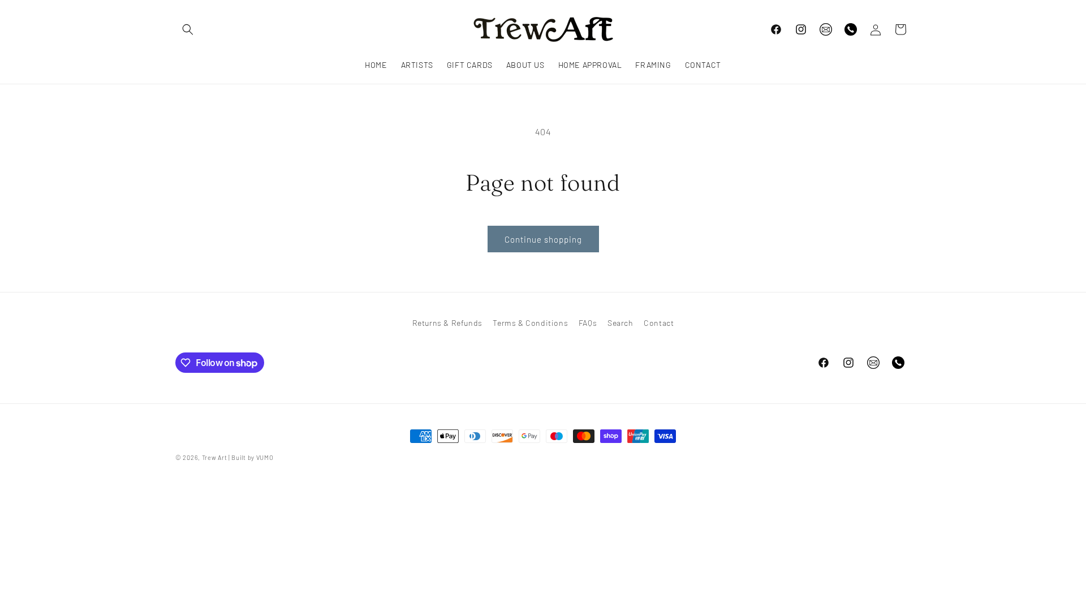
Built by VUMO (252, 457)
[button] (187, 29)
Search (620, 323)
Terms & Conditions (530, 323)
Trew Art (214, 457)
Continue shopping (543, 239)
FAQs (588, 323)
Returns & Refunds (447, 323)
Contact (659, 323)
